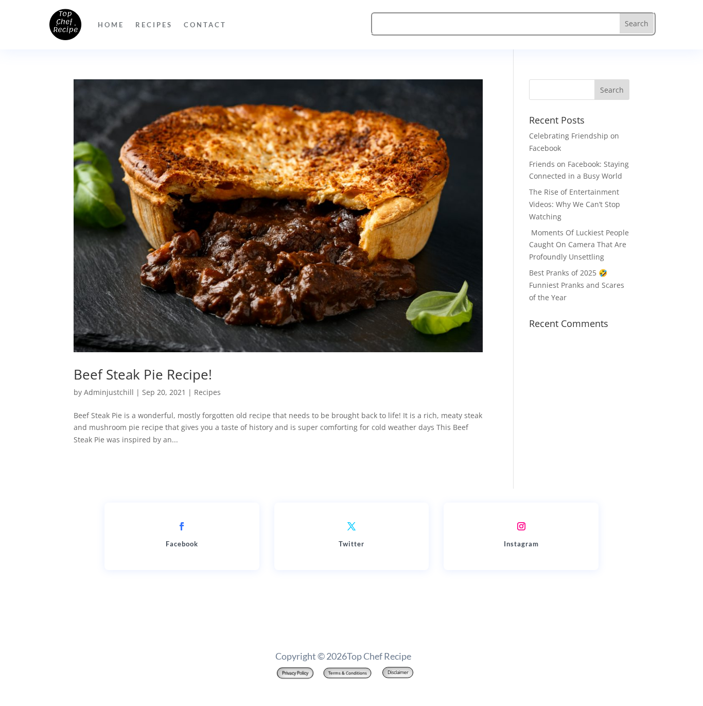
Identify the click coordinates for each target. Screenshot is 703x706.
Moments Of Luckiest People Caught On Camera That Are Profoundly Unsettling (579, 245)
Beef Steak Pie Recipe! (143, 374)
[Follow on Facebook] (181, 526)
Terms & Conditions (347, 673)
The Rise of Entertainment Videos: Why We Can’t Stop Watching (574, 204)
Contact (205, 25)
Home (111, 25)
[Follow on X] (351, 526)
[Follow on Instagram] (521, 526)
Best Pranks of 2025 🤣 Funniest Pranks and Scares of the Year (576, 285)
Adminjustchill (109, 392)
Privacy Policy (295, 673)
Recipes (153, 25)
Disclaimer (397, 672)
